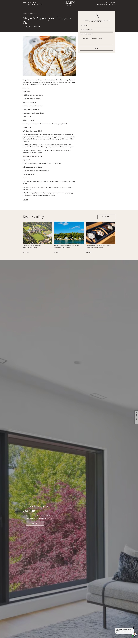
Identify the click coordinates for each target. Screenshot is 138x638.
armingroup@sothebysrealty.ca (107, 4)
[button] (24, 3)
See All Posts (106, 216)
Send (96, 48)
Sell (33, 4)
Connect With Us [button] (136, 417)
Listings (39, 4)
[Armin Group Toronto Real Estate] (69, 3)
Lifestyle (25, 199)
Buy (29, 4)
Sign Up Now (35, 523)
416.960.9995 (111, 2)
